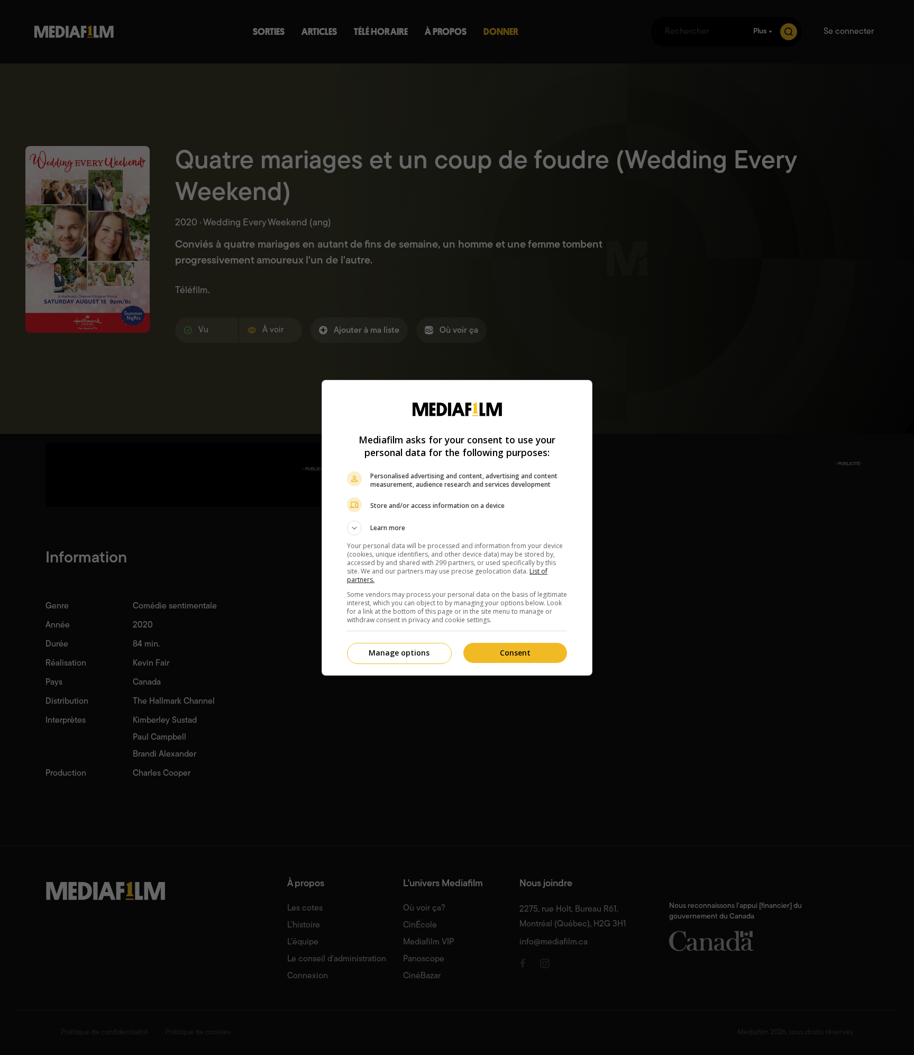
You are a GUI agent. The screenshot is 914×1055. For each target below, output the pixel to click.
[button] (457, 528)
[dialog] (457, 528)
